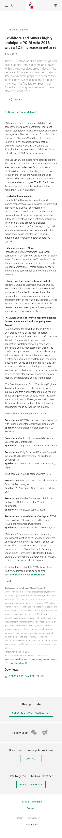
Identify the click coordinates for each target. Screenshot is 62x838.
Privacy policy (34, 818)
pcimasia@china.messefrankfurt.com (25, 574)
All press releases (18, 29)
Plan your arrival (31, 784)
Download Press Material (22, 112)
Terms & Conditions (31, 801)
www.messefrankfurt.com (16, 659)
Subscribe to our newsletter (31, 712)
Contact (31, 758)
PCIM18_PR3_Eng (19, 676)
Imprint (20, 818)
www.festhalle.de (16, 663)
